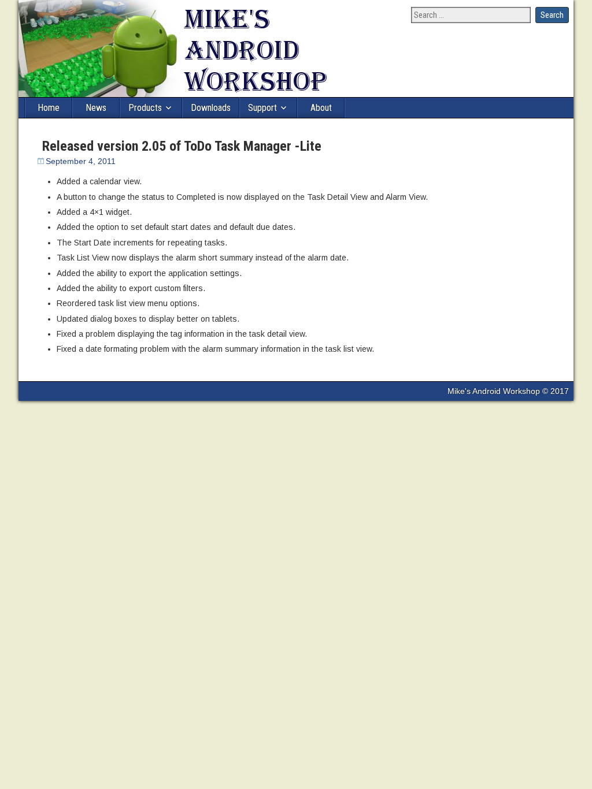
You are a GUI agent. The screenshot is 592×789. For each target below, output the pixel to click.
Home (49, 107)
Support (262, 107)
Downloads (211, 107)
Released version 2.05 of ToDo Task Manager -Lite (181, 146)
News (96, 107)
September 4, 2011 (81, 161)
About (321, 107)
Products (145, 107)
